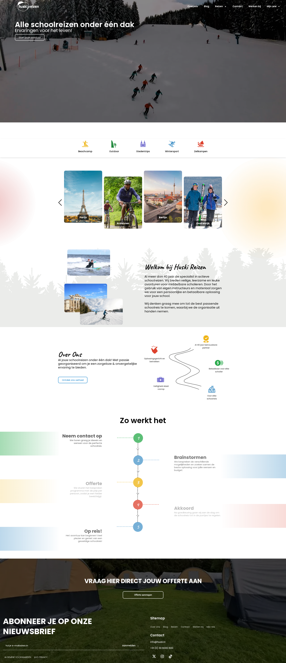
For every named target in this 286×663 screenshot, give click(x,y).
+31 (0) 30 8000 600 (161, 648)
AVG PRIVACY (40, 657)
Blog (206, 6)
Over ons (192, 6)
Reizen (219, 6)
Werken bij (254, 6)
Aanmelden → (130, 645)
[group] (83, 197)
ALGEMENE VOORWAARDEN (17, 657)
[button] (226, 202)
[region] (39, 638)
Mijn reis (271, 6)
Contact (238, 6)
